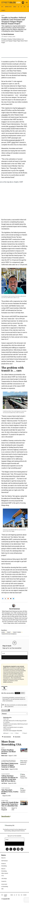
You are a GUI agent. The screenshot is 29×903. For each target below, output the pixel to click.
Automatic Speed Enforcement (8, 761)
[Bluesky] (21, 849)
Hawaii (2, 15)
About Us (3, 857)
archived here (22, 623)
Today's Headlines (5, 788)
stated (13, 142)
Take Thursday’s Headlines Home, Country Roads (9, 791)
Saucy (13, 531)
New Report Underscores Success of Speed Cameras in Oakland (9, 765)
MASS (14, 6)
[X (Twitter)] (10, 849)
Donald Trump (4, 800)
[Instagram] (14, 849)
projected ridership (14, 140)
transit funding (17, 632)
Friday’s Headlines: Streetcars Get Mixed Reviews (8, 751)
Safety (3, 748)
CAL (24, 6)
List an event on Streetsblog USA (4, 886)
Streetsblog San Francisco (8, 760)
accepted (12, 126)
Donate (3, 10)
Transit (9, 632)
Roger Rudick (5, 769)
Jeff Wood (4, 783)
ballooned (21, 108)
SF (21, 6)
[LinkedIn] (18, 849)
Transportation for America (8, 634)
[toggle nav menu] (27, 2)
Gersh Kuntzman (8, 34)
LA (18, 6)
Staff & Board (4, 860)
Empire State (8, 6)
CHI (28, 6)
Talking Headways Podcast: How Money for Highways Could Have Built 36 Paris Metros (9, 778)
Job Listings (4, 878)
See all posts (5, 816)
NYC (2, 6)
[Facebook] (7, 849)
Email (3, 653)
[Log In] (23, 2)
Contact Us (3, 881)
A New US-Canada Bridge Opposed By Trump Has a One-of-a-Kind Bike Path (9, 804)
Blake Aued (4, 755)
